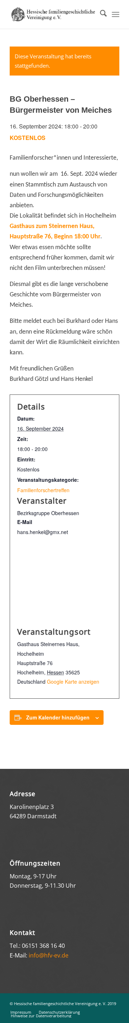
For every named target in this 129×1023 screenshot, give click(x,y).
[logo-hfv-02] (53, 14)
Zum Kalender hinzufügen (58, 717)
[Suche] (100, 14)
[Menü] (115, 14)
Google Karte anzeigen (73, 681)
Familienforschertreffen (43, 490)
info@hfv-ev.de (48, 955)
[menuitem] (100, 14)
